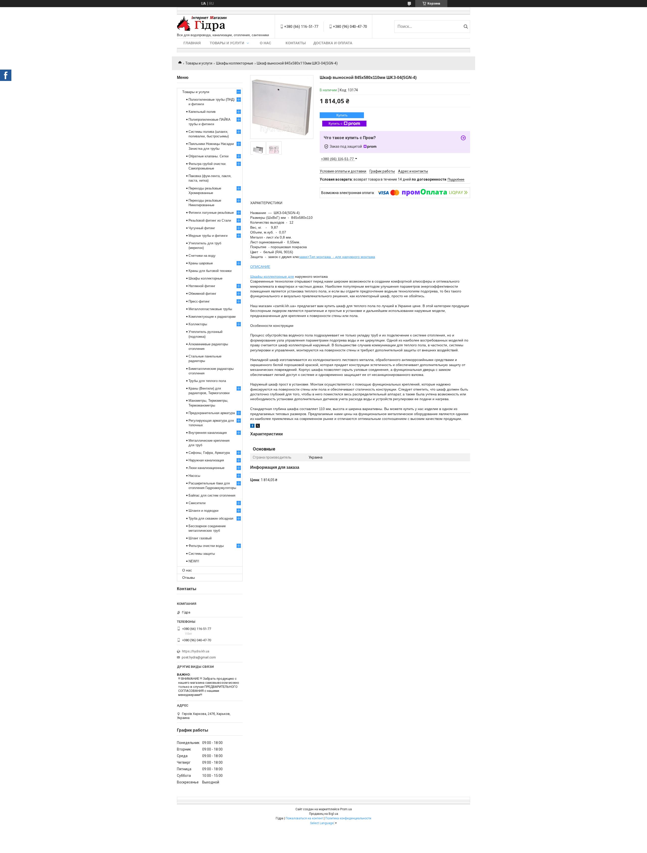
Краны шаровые (201, 263)
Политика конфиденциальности (348, 818)
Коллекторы (198, 324)
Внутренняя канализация (208, 433)
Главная (192, 43)
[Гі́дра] (202, 24)
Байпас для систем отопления (212, 495)
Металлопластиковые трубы (210, 309)
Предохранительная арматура (212, 413)
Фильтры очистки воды (206, 546)
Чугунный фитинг (202, 228)
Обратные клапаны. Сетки (208, 156)
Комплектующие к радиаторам (212, 316)
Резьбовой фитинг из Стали (210, 220)
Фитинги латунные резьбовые (211, 213)
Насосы (194, 476)
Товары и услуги (227, 43)
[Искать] (465, 26)
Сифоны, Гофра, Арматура (209, 453)
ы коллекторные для (277, 276)
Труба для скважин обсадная (211, 518)
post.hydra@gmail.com (199, 657)
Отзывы (188, 577)
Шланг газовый (200, 538)
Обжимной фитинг (202, 293)
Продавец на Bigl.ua (323, 814)
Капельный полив (202, 112)
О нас (265, 43)
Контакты (296, 43)
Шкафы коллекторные (234, 63)
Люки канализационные (206, 468)
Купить (342, 115)
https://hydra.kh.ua (195, 651)
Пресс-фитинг (199, 301)
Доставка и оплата (332, 43)
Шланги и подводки (203, 511)
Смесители (197, 503)
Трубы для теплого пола (207, 381)
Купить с (335, 123)
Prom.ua (346, 809)
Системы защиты (202, 554)
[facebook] (252, 426)
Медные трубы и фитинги (208, 236)
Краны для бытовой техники (210, 271)
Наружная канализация (206, 460)
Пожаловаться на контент (304, 818)
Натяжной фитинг (202, 286)
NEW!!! (194, 561)
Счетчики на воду (202, 256)
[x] (258, 426)
